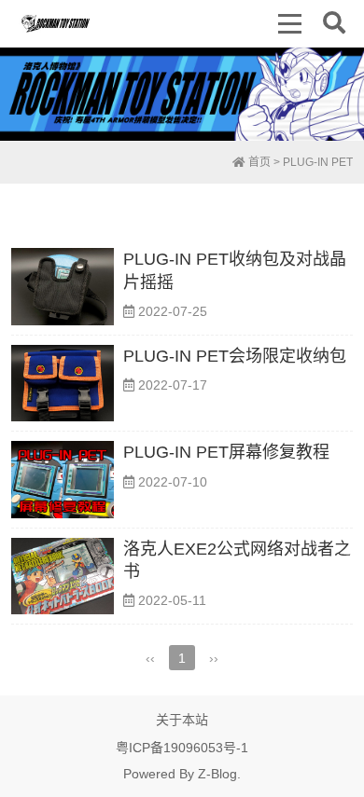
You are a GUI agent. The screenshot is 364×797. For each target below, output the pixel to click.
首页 (258, 162)
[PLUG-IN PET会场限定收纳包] (62, 383)
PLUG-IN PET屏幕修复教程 (226, 452)
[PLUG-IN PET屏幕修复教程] (62, 479)
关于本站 (182, 719)
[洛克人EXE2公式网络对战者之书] (62, 576)
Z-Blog (217, 773)
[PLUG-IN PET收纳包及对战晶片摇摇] (62, 286)
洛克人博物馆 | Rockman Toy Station (55, 23)
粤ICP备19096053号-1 (182, 747)
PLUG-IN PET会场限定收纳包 (234, 356)
